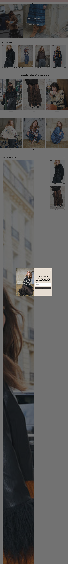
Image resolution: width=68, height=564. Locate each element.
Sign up (43, 288)
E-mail (36, 282)
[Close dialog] (51, 269)
